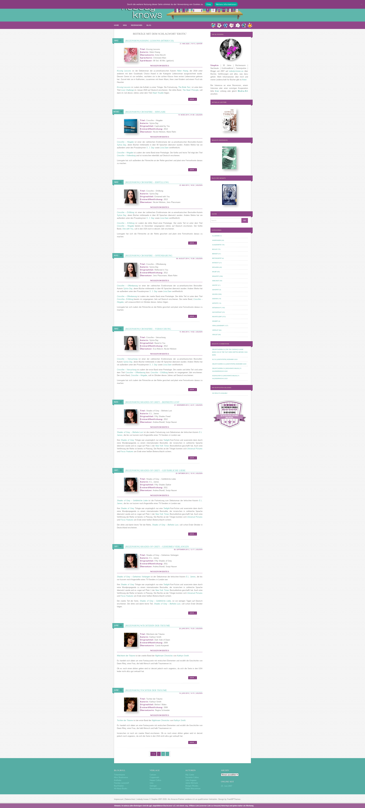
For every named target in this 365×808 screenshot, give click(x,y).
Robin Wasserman (192, 788)
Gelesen (199, 115)
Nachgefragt (217, 312)
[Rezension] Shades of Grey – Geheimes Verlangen (157, 546)
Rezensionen (136, 25)
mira (151, 783)
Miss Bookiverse (121, 777)
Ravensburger (155, 788)
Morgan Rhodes (191, 786)
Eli (213, 359)
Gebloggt (215, 280)
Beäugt (214, 249)
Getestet (215, 303)
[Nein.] (361, 4)
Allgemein (216, 236)
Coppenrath (154, 777)
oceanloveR (216, 375)
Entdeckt (215, 262)
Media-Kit (243, 91)
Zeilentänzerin (217, 349)
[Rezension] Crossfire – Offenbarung (148, 255)
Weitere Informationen (226, 4)
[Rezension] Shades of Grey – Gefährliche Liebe (155, 470)
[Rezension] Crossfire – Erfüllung (147, 182)
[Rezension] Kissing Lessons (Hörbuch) (149, 40)
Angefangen (216, 240)
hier (244, 80)
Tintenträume (119, 775)
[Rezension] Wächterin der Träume (147, 625)
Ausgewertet (216, 245)
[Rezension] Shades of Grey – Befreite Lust (152, 402)
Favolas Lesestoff (121, 783)
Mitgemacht (216, 307)
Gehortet (215, 289)
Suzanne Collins (192, 777)
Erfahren (215, 267)
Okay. (208, 4)
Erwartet (215, 276)
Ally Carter (189, 775)
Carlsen (153, 775)
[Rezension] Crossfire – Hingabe (145, 112)
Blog (149, 25)
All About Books (120, 788)
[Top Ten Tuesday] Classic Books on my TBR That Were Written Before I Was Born (230, 352)
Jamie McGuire (191, 783)
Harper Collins (155, 780)
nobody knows (143, 799)
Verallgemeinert (218, 325)
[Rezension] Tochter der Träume (146, 690)
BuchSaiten (119, 786)
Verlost (215, 334)
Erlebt (214, 271)
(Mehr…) (192, 99)
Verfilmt (215, 330)
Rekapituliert (217, 316)
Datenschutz (130, 799)
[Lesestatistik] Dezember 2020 (227, 359)
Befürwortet (217, 258)
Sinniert (215, 321)
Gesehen (215, 298)
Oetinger (153, 786)
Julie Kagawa (190, 780)
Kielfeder (117, 780)
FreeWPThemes (234, 799)
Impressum (118, 799)
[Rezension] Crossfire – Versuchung (148, 329)
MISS (125, 25)
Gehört (199, 44)
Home (116, 25)
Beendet (215, 254)
